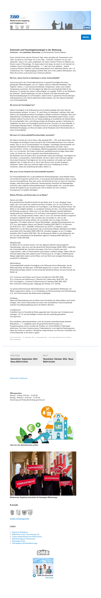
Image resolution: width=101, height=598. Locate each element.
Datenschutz (14, 378)
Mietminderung (60, 337)
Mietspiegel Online (18, 541)
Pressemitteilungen (41, 337)
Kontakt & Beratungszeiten (19, 519)
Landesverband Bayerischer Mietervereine (27, 537)
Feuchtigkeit (52, 337)
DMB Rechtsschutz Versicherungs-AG (25, 534)
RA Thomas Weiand (15, 337)
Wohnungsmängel (15, 339)
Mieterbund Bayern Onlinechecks (24, 539)
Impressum (23, 378)
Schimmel (68, 337)
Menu (86, 37)
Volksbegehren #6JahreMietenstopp (24, 543)
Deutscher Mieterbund (20, 532)
